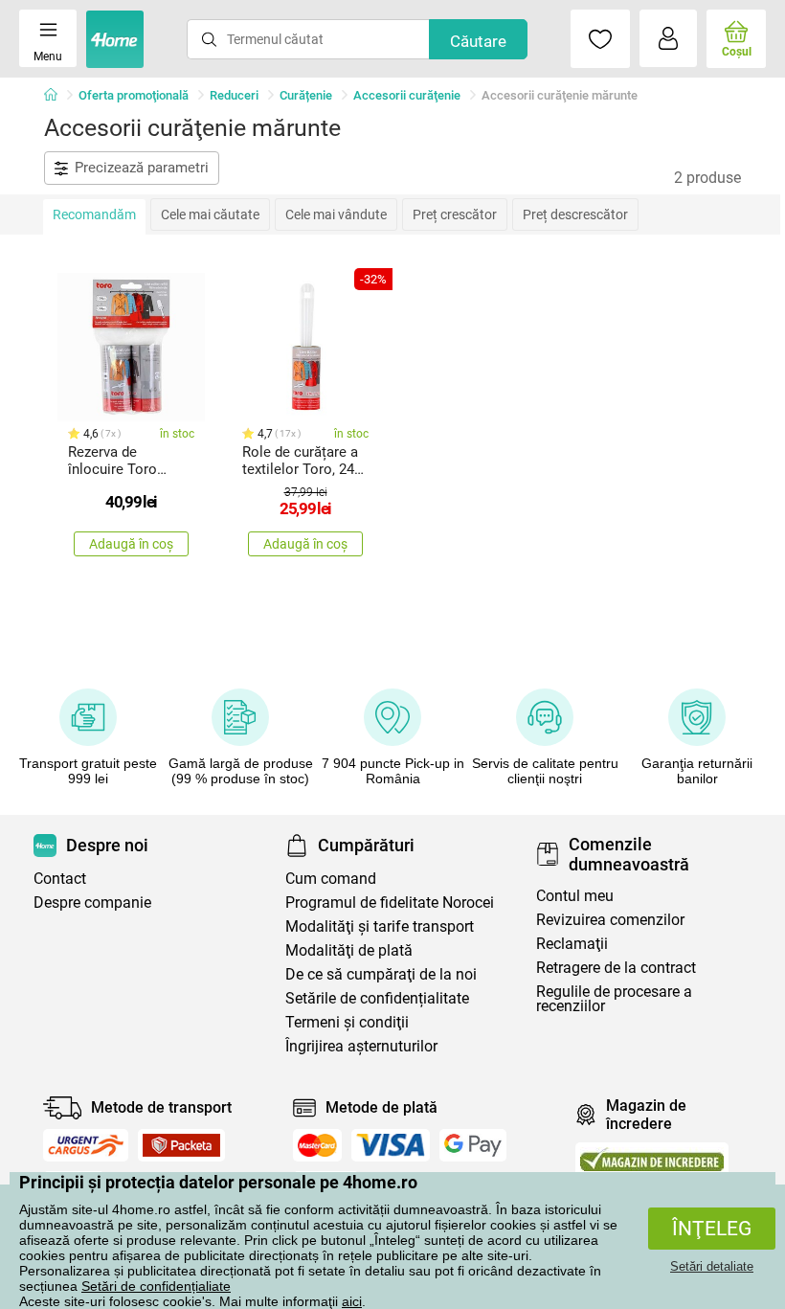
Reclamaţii (572, 944)
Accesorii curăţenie (406, 95)
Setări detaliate (711, 1266)
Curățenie (306, 95)
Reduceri (234, 95)
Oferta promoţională (133, 95)
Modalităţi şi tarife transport (379, 926)
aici (352, 1301)
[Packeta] (182, 1145)
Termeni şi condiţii (347, 1022)
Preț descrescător (575, 214)
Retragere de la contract (616, 967)
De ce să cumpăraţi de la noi (381, 974)
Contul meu (575, 896)
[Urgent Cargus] (85, 1145)
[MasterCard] (317, 1145)
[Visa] (390, 1145)
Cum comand (330, 878)
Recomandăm (94, 214)
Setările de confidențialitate (377, 998)
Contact (60, 878)
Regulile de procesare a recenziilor (614, 998)
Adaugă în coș (131, 544)
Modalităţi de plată (349, 950)
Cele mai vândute (336, 214)
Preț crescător (455, 214)
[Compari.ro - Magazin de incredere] (652, 1159)
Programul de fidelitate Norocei (389, 902)
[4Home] (57, 95)
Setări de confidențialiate (156, 1286)
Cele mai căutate (210, 214)
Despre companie (92, 902)
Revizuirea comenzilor (610, 920)
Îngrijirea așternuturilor (361, 1046)
